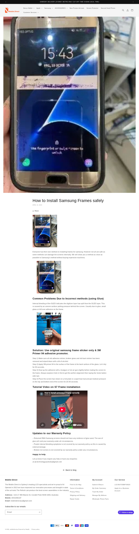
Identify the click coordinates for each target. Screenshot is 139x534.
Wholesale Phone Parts (100, 499)
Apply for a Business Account (122, 489)
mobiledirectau (14, 529)
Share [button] (37, 211)
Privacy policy (35, 529)
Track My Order (97, 492)
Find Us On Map (75, 484)
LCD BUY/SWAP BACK (122, 484)
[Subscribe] (39, 512)
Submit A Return (98, 484)
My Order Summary (99, 488)
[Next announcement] (133, 2)
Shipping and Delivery (77, 495)
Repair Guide (74, 499)
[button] (28, 8)
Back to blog (71, 470)
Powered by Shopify (24, 529)
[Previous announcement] (6, 2)
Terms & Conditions (77, 488)
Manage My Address (99, 495)
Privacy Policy (75, 492)
